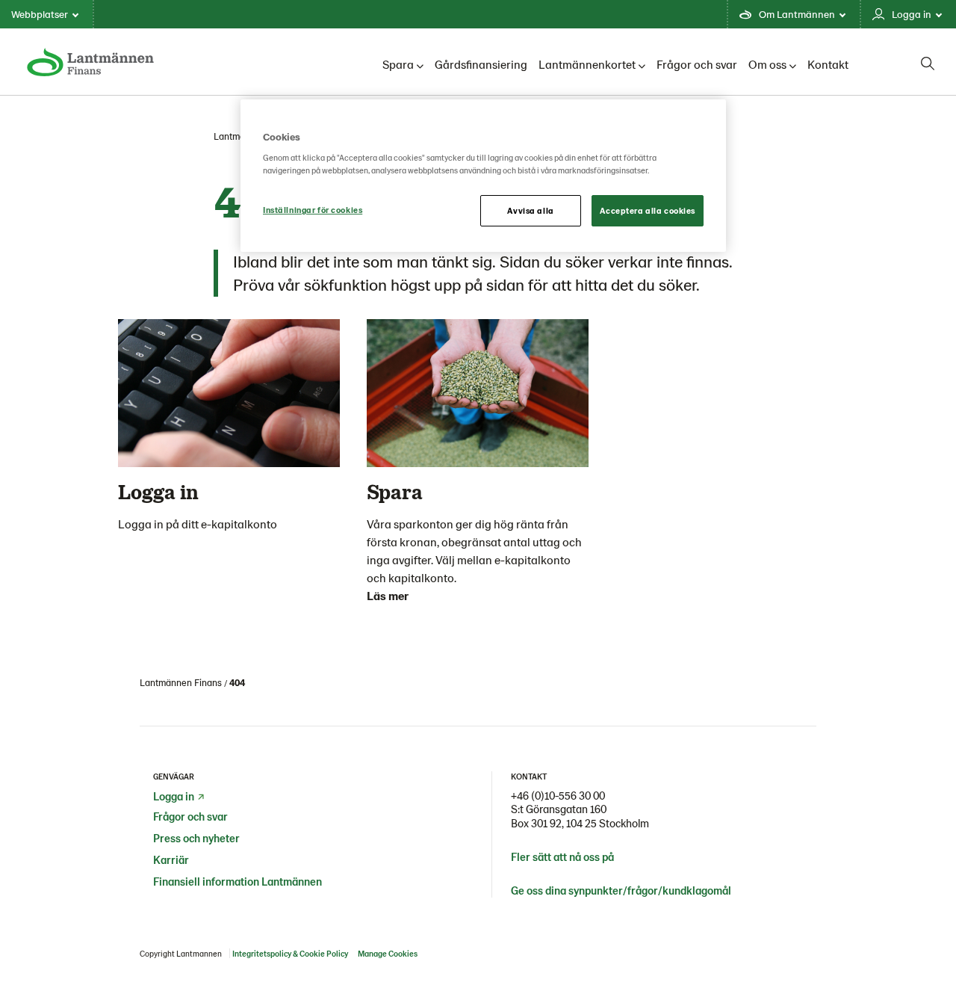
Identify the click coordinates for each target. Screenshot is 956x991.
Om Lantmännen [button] (797, 13)
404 (237, 682)
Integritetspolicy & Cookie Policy (290, 953)
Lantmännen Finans (181, 682)
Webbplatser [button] (39, 13)
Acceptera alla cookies (647, 210)
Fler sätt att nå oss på (562, 856)
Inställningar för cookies (312, 209)
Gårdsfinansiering (481, 64)
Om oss (767, 64)
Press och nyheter (196, 838)
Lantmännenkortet (587, 64)
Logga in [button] (911, 13)
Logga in (173, 796)
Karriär (171, 859)
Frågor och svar (697, 64)
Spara (398, 64)
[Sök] (927, 63)
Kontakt (827, 64)
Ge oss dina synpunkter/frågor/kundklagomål (621, 890)
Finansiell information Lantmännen (237, 881)
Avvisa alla (530, 210)
